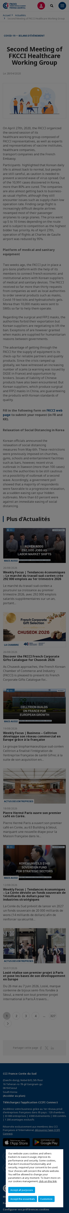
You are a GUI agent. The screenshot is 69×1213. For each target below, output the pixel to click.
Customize (46, 1199)
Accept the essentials (22, 1199)
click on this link (48, 1181)
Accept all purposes (21, 1190)
